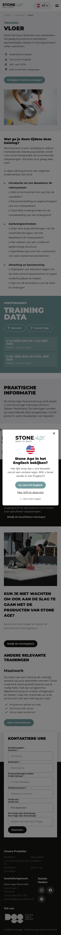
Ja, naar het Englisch (30, 485)
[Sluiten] (54, 433)
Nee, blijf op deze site (30, 492)
